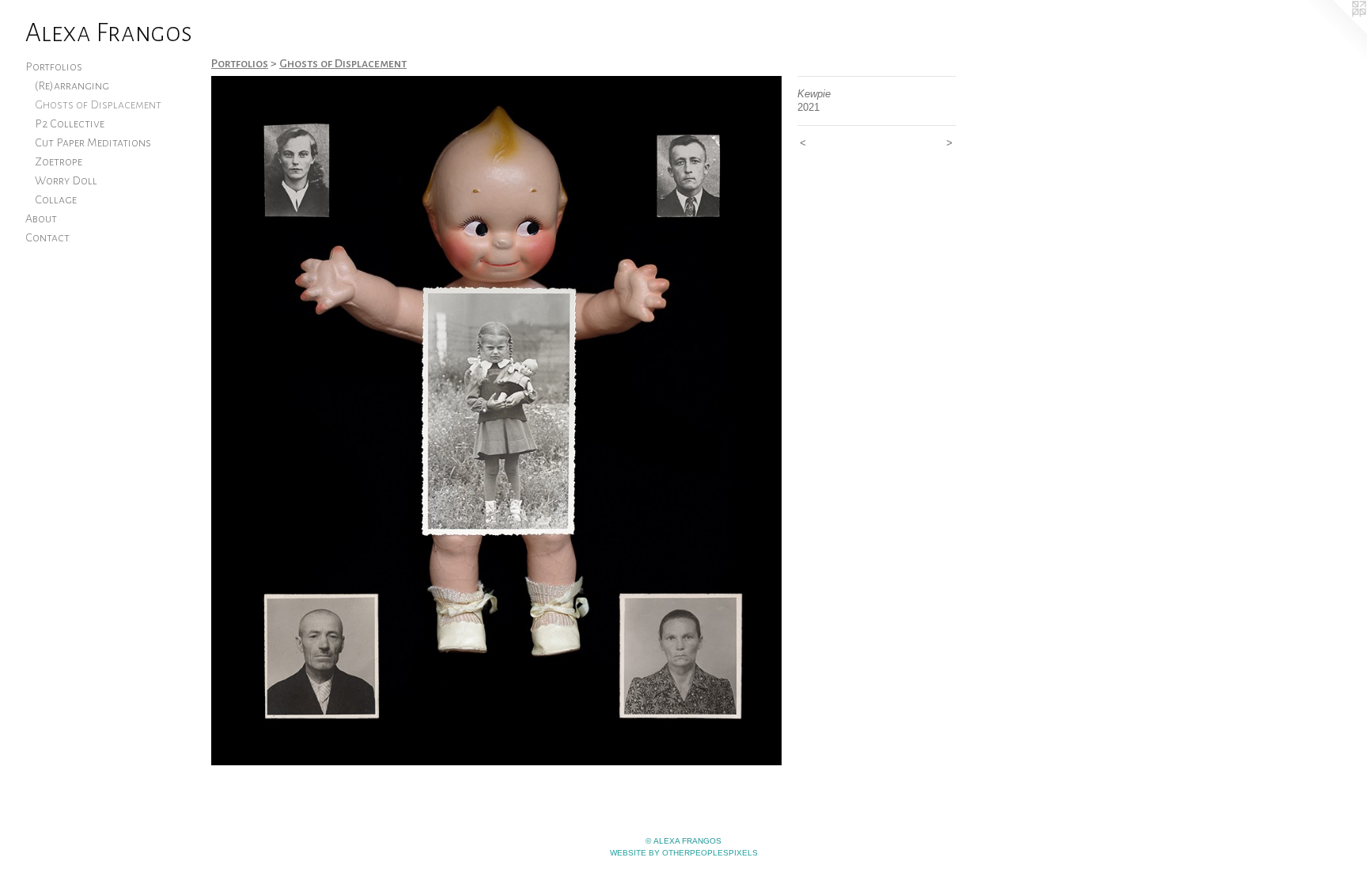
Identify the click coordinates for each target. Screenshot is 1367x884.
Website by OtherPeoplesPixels (684, 852)
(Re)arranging (72, 85)
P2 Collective (69, 123)
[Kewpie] (496, 420)
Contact (47, 237)
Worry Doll (66, 180)
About (41, 218)
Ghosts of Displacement (98, 104)
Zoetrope (58, 161)
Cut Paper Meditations (93, 142)
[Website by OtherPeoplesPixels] (1335, 31)
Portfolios (53, 66)
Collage (56, 199)
